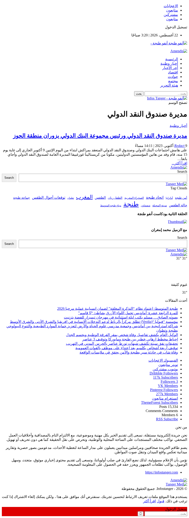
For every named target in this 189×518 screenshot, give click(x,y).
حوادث (173, 77)
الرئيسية (171, 59)
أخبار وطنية (169, 63)
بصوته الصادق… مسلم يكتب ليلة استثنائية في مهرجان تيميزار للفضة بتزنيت (121, 317)
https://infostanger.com (161, 472)
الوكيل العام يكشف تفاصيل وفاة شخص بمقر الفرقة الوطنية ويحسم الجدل (122, 335)
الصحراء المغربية (134, 197)
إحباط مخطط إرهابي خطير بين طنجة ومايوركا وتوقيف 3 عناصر (130, 339)
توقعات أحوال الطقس (48, 197)
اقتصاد (173, 72)
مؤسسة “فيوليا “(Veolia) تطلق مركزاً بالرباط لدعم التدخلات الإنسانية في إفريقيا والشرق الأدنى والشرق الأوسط (94, 322)
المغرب (84, 197)
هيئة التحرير (169, 85)
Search (182, 171)
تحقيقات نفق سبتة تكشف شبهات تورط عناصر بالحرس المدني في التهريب (122, 343)
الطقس (100, 197)
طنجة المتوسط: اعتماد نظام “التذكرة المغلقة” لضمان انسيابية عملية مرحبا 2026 (117, 308)
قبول (160, 501)
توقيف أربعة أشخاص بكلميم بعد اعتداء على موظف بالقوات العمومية (126, 348)
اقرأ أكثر (149, 501)
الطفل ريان (115, 197)
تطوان (70, 197)
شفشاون (145, 205)
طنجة (131, 204)
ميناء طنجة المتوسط (110, 205)
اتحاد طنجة (155, 197)
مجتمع (173, 81)
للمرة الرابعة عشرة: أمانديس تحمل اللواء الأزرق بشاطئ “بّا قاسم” (128, 313)
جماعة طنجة (21, 197)
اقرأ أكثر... (179, 163)
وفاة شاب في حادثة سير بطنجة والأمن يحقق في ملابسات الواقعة (129, 352)
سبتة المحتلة (159, 205)
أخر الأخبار (170, 68)
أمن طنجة (181, 197)
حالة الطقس (178, 205)
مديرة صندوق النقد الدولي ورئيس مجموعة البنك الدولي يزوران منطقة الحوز (100, 136)
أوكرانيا (169, 198)
